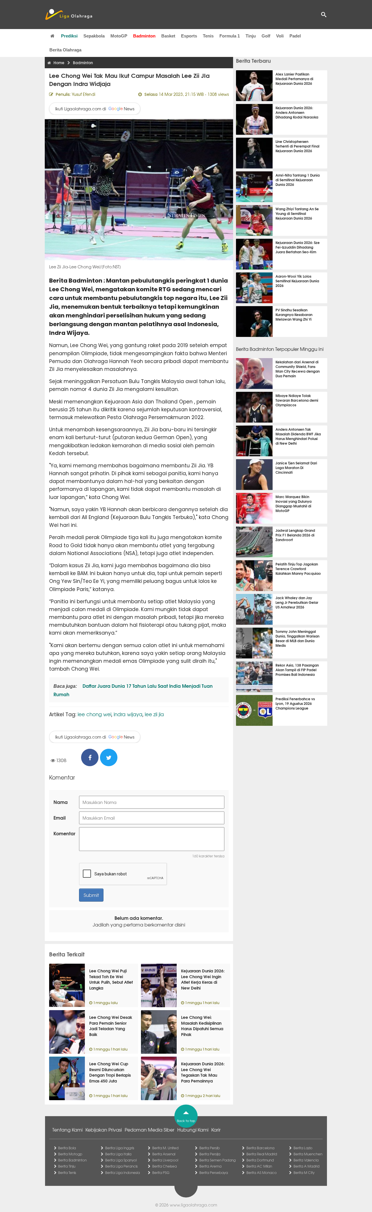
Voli (280, 35)
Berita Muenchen (308, 1154)
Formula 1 (229, 35)
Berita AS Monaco (261, 1172)
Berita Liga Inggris (119, 1147)
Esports (189, 35)
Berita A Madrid (306, 1166)
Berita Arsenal (163, 1154)
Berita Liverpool (165, 1160)
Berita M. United (165, 1147)
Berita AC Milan (259, 1166)
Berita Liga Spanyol (121, 1160)
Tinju (251, 35)
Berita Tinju (66, 1166)
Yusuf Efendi (83, 94)
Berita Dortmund (260, 1160)
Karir (216, 1129)
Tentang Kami (67, 1129)
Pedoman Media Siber (149, 1129)
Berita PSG (160, 1172)
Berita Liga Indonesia (122, 1172)
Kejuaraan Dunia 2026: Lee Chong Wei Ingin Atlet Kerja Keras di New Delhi (203, 979)
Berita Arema (210, 1166)
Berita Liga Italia (118, 1154)
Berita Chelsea (164, 1166)
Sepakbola (94, 35)
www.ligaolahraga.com (193, 1205)
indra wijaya (128, 714)
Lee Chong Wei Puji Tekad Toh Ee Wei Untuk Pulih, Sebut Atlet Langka (111, 979)
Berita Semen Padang (217, 1160)
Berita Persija (209, 1154)
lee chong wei (94, 714)
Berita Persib (209, 1147)
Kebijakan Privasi (103, 1129)
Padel (295, 35)
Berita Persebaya (213, 1172)
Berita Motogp (70, 1154)
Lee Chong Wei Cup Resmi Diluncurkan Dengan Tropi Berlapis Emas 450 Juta (110, 1072)
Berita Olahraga (65, 49)
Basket (168, 35)
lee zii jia (154, 714)
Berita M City (304, 1172)
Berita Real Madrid (261, 1154)
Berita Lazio (303, 1147)
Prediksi (69, 35)
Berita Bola (67, 1147)
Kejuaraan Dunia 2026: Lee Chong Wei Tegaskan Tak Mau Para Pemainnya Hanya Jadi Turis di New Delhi (203, 1077)
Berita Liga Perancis (121, 1166)
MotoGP (118, 35)
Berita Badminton (72, 1160)
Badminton (144, 35)
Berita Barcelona (260, 1147)
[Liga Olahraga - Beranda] (68, 14)
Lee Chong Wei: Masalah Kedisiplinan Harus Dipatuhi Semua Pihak (202, 1025)
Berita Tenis (67, 1172)
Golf (266, 35)
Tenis (208, 35)
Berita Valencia (306, 1160)
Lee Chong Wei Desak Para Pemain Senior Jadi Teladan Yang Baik (110, 1025)
